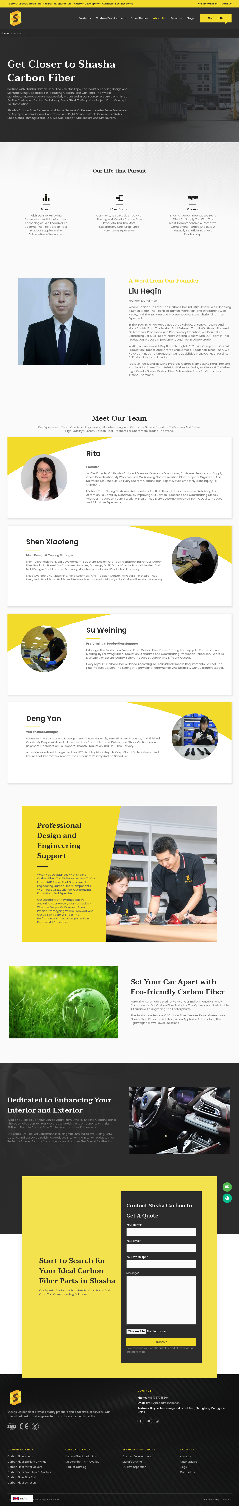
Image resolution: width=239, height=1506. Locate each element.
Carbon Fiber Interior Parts (82, 1456)
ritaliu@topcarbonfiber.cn (163, 1403)
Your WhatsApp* (137, 1257)
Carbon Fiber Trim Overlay (82, 1462)
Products (85, 18)
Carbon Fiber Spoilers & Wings (26, 1462)
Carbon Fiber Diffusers (21, 1482)
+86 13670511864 (208, 3)
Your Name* (134, 1225)
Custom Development (111, 18)
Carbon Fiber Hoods (20, 1456)
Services (176, 18)
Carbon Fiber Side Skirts (22, 1477)
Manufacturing (132, 1462)
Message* (132, 1273)
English (24, 1498)
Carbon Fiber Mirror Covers (24, 1467)
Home (5, 33)
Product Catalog (75, 1467)
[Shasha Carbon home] (15, 18)
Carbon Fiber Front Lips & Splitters (29, 1472)
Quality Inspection (134, 1467)
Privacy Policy (211, 1499)
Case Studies (139, 18)
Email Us (226, 3)
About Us (159, 18)
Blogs (190, 18)
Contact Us (216, 18)
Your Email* (133, 1241)
